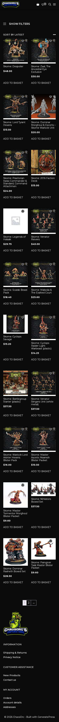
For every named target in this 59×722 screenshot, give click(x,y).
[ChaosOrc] (10, 4)
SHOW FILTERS (19, 23)
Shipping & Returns (15, 652)
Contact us (9, 679)
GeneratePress (46, 717)
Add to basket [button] (13, 82)
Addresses (9, 707)
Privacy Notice (11, 657)
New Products (11, 675)
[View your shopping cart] (37, 4)
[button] (22, 40)
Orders (7, 698)
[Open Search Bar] (49, 4)
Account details (12, 702)
